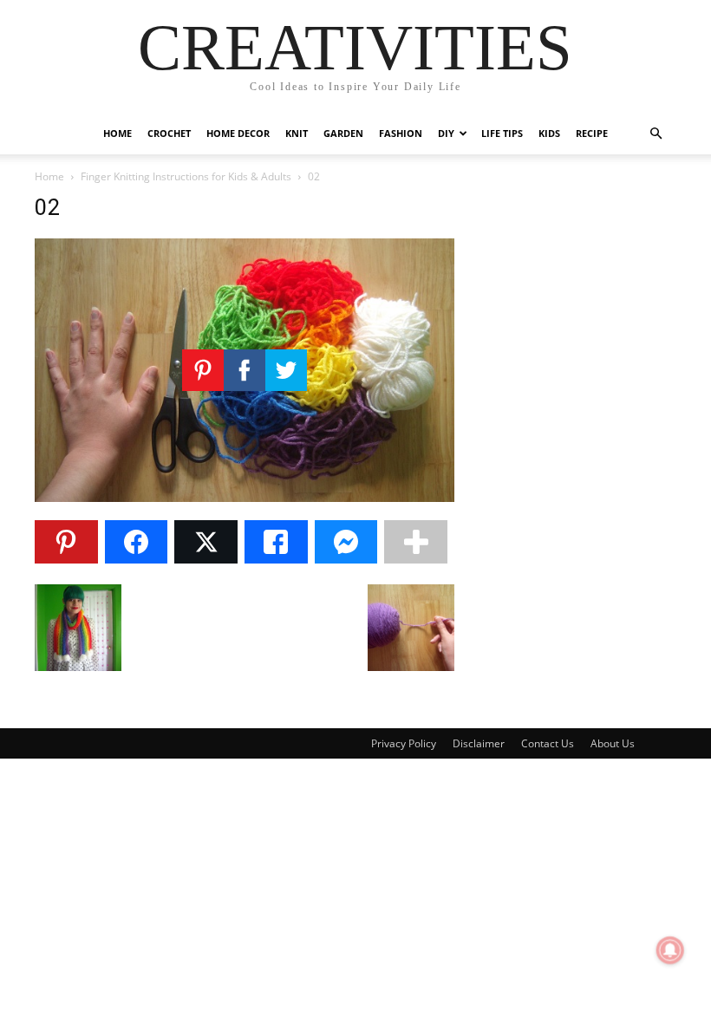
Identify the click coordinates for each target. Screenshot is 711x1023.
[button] (655, 134)
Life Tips (502, 133)
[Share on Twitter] (206, 542)
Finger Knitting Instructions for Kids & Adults (186, 176)
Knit (296, 133)
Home (117, 133)
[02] (244, 497)
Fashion (400, 133)
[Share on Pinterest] (66, 542)
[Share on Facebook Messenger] (346, 542)
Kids (549, 133)
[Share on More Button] (415, 542)
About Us (612, 743)
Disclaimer (479, 743)
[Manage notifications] (670, 950)
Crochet (169, 133)
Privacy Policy (403, 743)
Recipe (592, 133)
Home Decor (238, 133)
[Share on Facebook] (136, 542)
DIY (446, 133)
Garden (343, 133)
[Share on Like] (276, 542)
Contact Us (547, 743)
